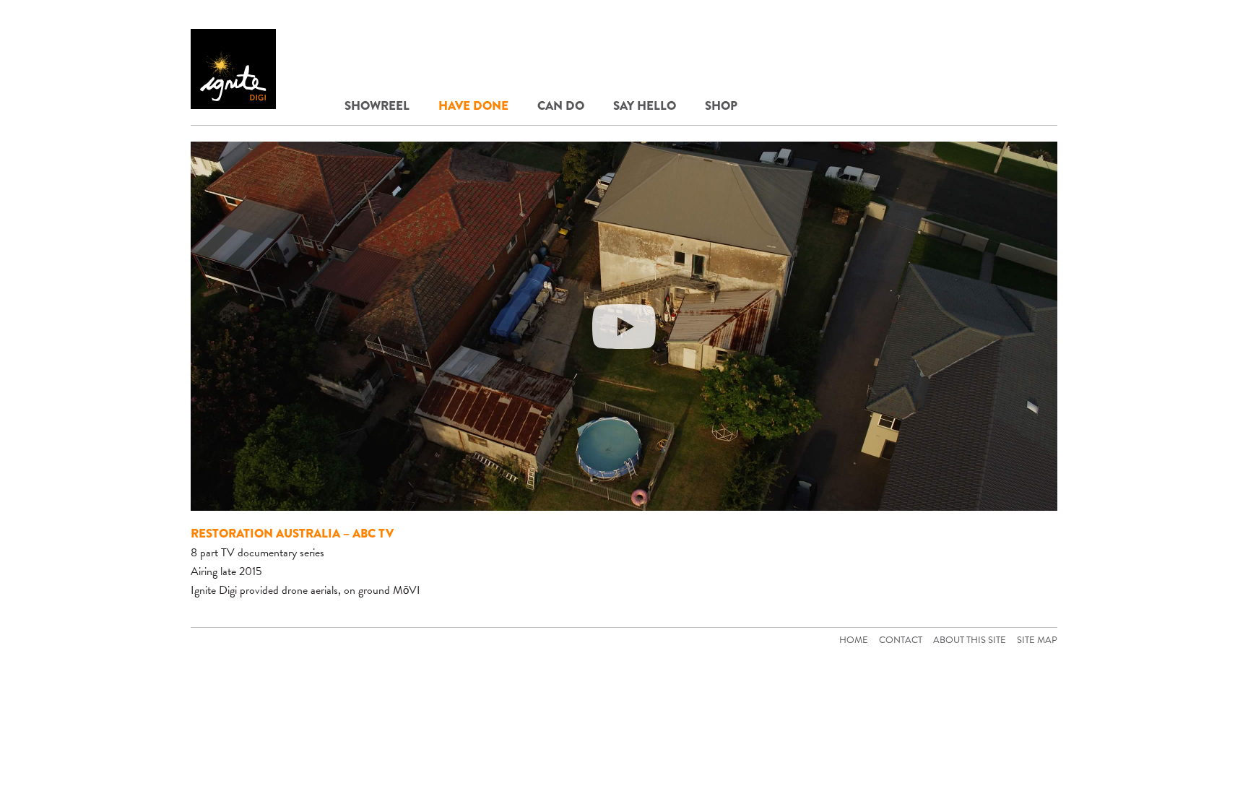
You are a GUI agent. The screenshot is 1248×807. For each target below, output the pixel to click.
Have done (473, 106)
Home (853, 640)
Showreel (377, 106)
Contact (900, 640)
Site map (1037, 640)
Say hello (644, 106)
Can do (560, 106)
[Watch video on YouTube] (624, 326)
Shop (721, 106)
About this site (969, 640)
